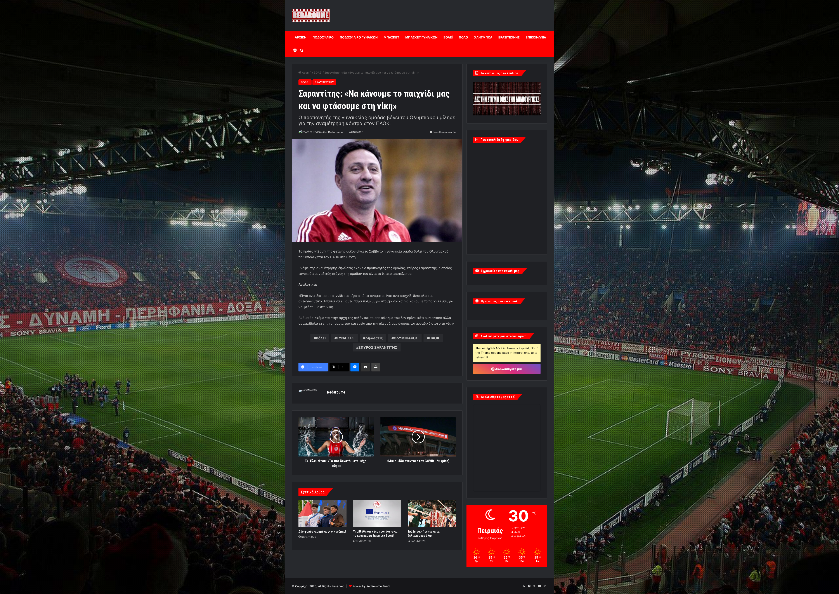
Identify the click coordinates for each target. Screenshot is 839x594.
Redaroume (335, 132)
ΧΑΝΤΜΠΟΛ (483, 37)
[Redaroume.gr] (311, 15)
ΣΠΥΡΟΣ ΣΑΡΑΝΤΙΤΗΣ (377, 347)
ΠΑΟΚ (434, 338)
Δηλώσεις (374, 338)
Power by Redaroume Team (371, 586)
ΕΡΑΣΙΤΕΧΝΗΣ (509, 37)
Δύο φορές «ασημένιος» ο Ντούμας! (322, 531)
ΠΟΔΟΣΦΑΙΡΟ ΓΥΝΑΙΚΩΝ (359, 37)
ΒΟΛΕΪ (448, 37)
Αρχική (306, 72)
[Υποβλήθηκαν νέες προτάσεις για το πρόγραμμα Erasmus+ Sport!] (377, 513)
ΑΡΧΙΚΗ (300, 37)
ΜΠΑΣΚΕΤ (391, 37)
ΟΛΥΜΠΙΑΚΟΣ (406, 338)
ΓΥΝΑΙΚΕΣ (345, 338)
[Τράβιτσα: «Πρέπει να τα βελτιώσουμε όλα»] (432, 513)
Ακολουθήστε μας (508, 369)
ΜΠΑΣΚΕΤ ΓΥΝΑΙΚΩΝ (421, 37)
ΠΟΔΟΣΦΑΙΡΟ (323, 37)
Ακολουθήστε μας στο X (498, 397)
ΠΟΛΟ (463, 37)
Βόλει (321, 338)
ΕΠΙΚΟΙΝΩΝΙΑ (536, 37)
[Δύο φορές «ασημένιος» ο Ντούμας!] (322, 513)
